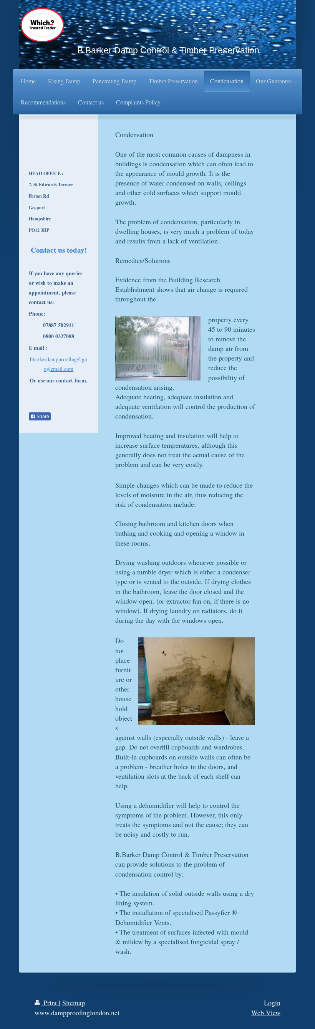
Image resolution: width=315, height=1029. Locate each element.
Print (50, 1002)
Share (42, 416)
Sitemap (73, 1002)
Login (272, 1002)
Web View (265, 1012)
